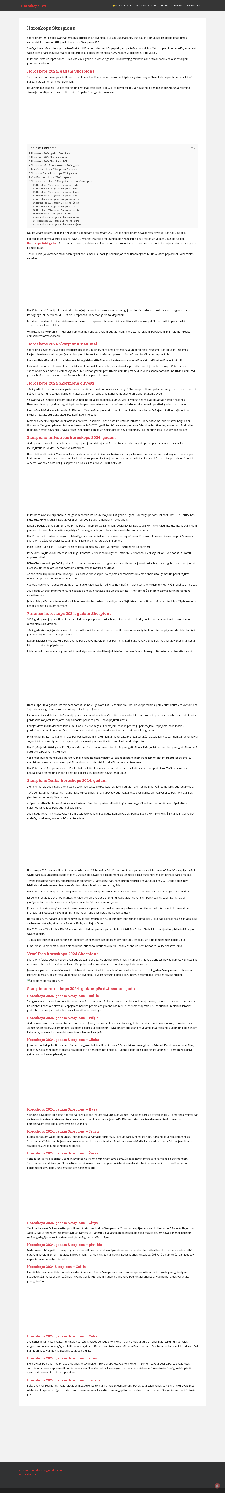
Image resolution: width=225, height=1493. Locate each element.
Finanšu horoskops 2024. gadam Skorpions (54, 169)
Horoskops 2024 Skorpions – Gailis (53, 213)
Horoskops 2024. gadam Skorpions (50, 153)
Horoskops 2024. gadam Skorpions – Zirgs (57, 206)
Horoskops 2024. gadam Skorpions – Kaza (57, 195)
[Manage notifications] (217, 1485)
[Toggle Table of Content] (191, 148)
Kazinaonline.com (28, 1474)
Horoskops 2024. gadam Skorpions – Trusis (57, 199)
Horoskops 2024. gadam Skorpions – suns (58, 220)
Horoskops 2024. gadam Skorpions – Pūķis (57, 188)
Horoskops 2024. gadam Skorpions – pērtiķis (58, 210)
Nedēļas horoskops (171, 5)
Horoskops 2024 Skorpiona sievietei (50, 157)
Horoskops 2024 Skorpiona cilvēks (50, 161)
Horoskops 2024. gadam (42, 243)
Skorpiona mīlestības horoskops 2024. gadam (56, 165)
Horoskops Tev (33, 6)
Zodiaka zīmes (194, 5)
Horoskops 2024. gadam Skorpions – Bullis (57, 184)
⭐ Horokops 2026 (121, 5)
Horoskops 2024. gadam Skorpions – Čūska (57, 191)
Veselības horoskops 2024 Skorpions (51, 177)
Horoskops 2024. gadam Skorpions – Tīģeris (59, 224)
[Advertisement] (112, 119)
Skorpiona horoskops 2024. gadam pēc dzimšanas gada (61, 181)
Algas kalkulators (53, 1470)
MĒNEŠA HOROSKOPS (146, 5)
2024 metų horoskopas (31, 1470)
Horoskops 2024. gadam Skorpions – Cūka (58, 217)
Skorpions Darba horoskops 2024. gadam (54, 173)
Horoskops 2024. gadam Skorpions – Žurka (57, 202)
